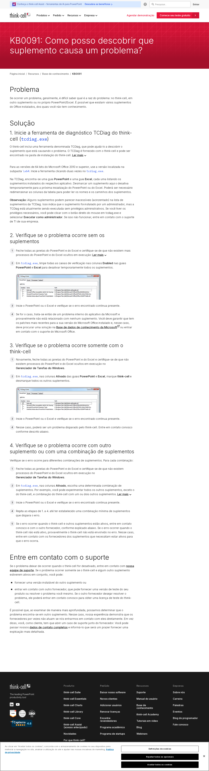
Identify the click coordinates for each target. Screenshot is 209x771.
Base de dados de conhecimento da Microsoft (86, 327)
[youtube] (18, 704)
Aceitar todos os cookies (159, 764)
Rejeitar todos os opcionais (160, 757)
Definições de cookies (160, 749)
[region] (104, 756)
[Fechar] (204, 756)
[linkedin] (11, 704)
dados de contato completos (49, 627)
